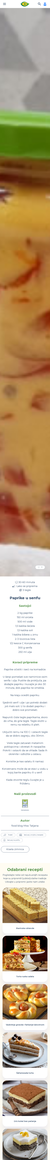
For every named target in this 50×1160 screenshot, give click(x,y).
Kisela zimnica (15, 849)
